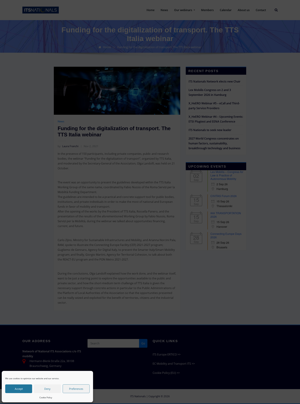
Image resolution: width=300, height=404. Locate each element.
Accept (19, 388)
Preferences (76, 388)
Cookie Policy (45, 397)
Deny (47, 388)
